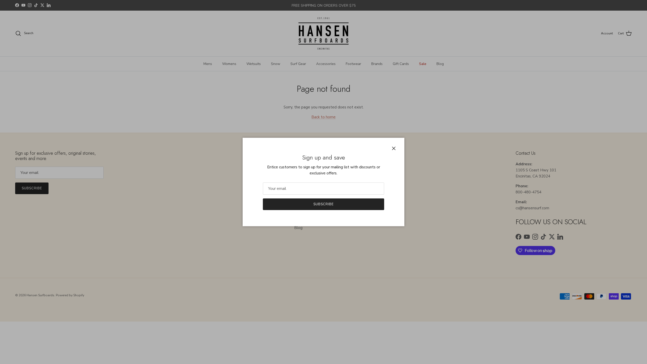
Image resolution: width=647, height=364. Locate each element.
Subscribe (323, 204)
